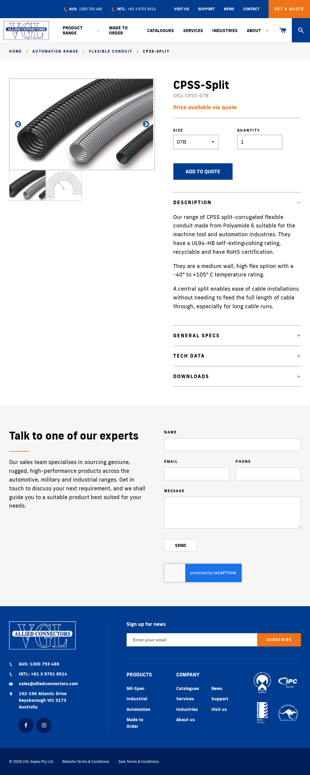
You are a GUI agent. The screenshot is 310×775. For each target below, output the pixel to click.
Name (170, 432)
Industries (225, 30)
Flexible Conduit (110, 51)
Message (174, 491)
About (254, 30)
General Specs (196, 335)
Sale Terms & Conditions (138, 761)
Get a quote (289, 9)
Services (193, 30)
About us (185, 719)
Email (171, 461)
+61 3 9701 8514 (136, 9)
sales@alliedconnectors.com (48, 683)
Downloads (191, 376)
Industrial (137, 698)
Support (206, 9)
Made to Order (118, 30)
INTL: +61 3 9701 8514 (43, 674)
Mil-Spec (136, 688)
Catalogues (160, 30)
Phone (243, 461)
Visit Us (181, 9)
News (229, 9)
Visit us (219, 709)
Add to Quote (203, 171)
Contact (251, 9)
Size (178, 130)
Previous (15, 124)
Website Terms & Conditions (85, 761)
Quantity (248, 130)
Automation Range (55, 51)
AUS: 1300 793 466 (39, 664)
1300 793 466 (85, 9)
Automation (138, 709)
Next (143, 124)
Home (15, 51)
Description (192, 202)
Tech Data (189, 356)
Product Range (73, 30)
